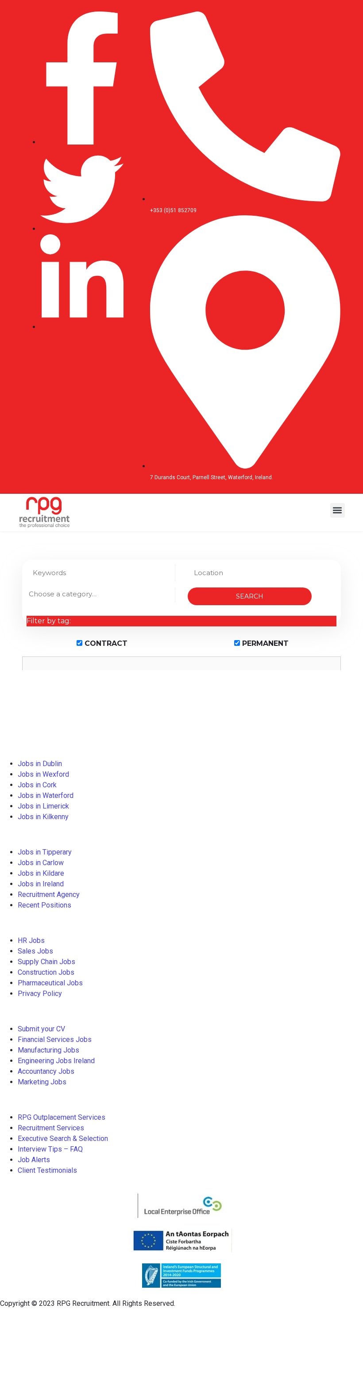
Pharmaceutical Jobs (50, 983)
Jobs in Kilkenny (43, 816)
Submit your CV (41, 1029)
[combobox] (101, 595)
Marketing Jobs (42, 1082)
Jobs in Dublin (40, 763)
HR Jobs (31, 940)
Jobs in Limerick (43, 806)
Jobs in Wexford (43, 774)
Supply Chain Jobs (46, 961)
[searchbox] (101, 594)
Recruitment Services (51, 1128)
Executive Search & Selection (63, 1138)
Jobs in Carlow (41, 862)
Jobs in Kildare (41, 873)
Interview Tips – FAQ (50, 1149)
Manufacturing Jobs (48, 1050)
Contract (104, 643)
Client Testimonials (47, 1170)
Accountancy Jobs (46, 1071)
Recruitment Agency (49, 894)
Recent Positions (44, 905)
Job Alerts (34, 1160)
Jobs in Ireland (41, 884)
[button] (337, 510)
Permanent (264, 643)
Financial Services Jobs (55, 1039)
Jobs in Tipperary (45, 852)
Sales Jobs (35, 951)
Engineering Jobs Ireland (56, 1061)
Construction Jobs (46, 972)
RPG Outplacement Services (61, 1117)
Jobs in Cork (37, 785)
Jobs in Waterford (45, 795)
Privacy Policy (40, 993)
